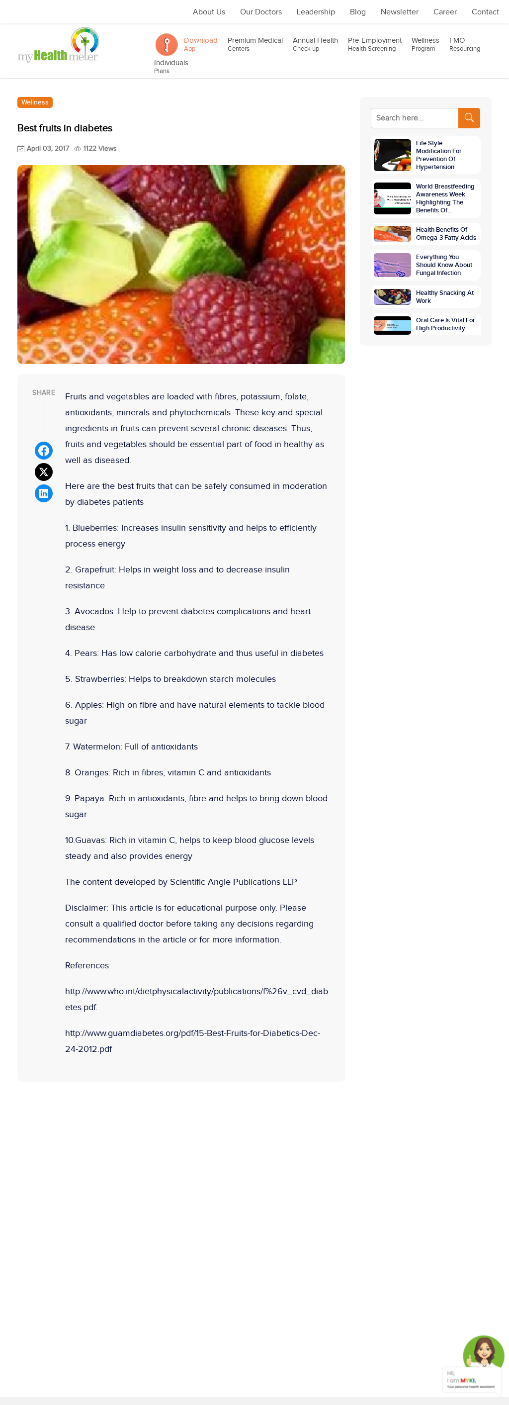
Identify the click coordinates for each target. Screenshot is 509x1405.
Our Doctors (261, 12)
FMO (464, 44)
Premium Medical (255, 44)
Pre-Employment (375, 44)
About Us (209, 12)
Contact (485, 12)
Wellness (425, 44)
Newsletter (400, 12)
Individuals (171, 67)
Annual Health (315, 44)
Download (201, 44)
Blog (358, 12)
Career (445, 12)
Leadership (316, 12)
